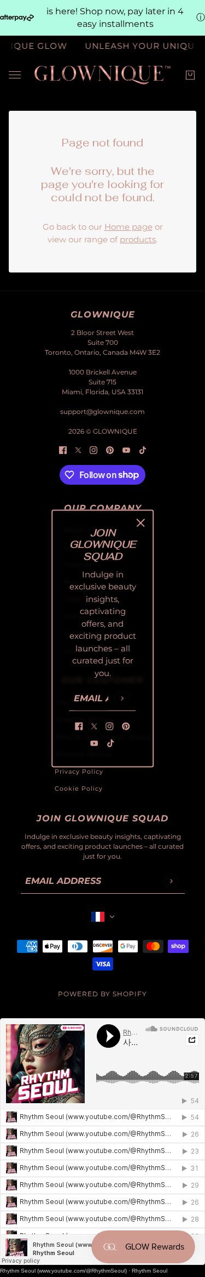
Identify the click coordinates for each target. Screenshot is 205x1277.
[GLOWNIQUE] (102, 75)
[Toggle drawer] (15, 74)
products (138, 239)
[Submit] (122, 698)
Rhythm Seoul (149, 1271)
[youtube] (94, 742)
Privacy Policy (79, 771)
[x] (94, 726)
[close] (140, 522)
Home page (128, 227)
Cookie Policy (79, 788)
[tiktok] (111, 742)
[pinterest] (126, 726)
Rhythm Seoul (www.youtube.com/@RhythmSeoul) (63, 1271)
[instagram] (110, 726)
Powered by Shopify (102, 994)
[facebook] (79, 726)
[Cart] (190, 75)
